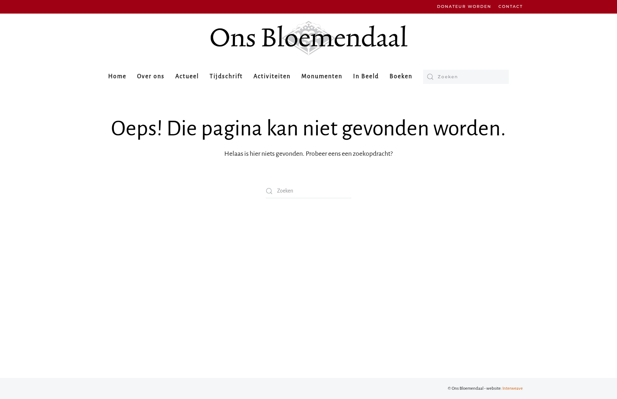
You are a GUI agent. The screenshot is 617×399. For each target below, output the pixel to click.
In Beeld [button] (366, 76)
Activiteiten (272, 76)
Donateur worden (464, 6)
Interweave (512, 388)
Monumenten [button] (321, 76)
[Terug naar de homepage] (308, 38)
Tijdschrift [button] (226, 76)
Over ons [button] (151, 76)
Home (117, 76)
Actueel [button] (187, 76)
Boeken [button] (401, 76)
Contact (510, 6)
